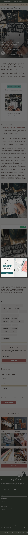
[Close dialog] (26, 259)
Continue (7, 273)
